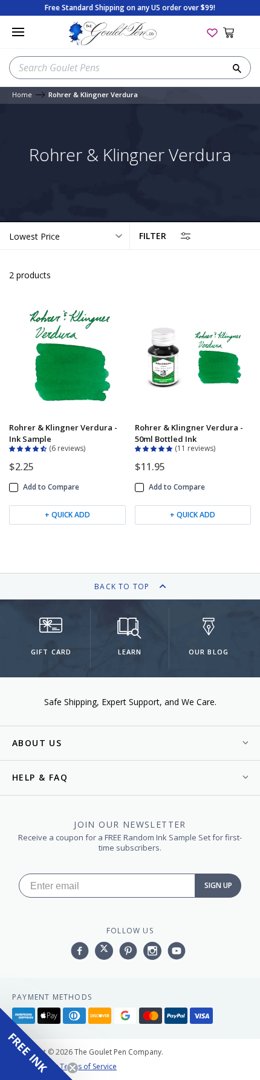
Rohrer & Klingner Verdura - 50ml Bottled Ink (189, 433)
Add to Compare (51, 487)
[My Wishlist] (212, 32)
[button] (29, 447)
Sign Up (218, 885)
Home (22, 95)
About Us (37, 743)
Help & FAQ (40, 777)
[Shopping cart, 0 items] (235, 32)
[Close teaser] (73, 1068)
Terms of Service (88, 1066)
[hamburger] (18, 32)
